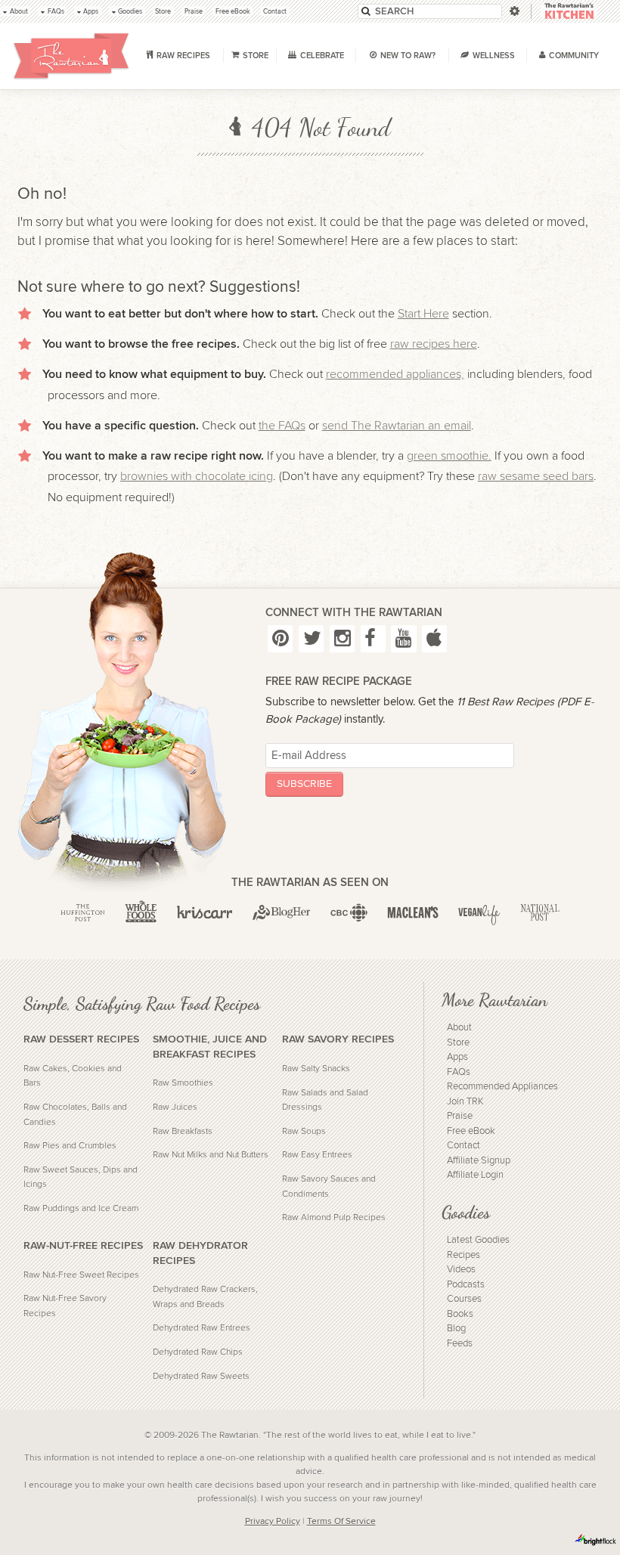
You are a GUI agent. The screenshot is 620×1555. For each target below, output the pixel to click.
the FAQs (282, 425)
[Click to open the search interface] (513, 11)
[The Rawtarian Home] (71, 56)
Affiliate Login (475, 1175)
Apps (457, 1057)
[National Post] (539, 912)
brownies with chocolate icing (196, 476)
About (459, 1027)
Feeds (460, 1343)
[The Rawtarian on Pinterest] (280, 638)
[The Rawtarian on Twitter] (311, 638)
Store (458, 1043)
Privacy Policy (272, 1521)
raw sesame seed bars (536, 476)
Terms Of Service (341, 1521)
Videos (461, 1269)
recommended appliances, (395, 374)
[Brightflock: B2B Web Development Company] (595, 1540)
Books (460, 1314)
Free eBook (471, 1131)
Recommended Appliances (502, 1086)
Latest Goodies (478, 1240)
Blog (456, 1328)
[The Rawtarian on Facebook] (373, 638)
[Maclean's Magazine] (412, 912)
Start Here (423, 314)
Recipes (463, 1255)
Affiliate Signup (478, 1160)
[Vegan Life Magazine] (479, 912)
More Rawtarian (494, 1000)
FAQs (458, 1072)
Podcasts (466, 1284)
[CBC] (349, 912)
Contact (463, 1145)
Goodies (466, 1212)
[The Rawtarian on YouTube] (403, 638)
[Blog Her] (282, 912)
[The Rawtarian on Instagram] (342, 638)
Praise (460, 1116)
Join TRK (465, 1101)
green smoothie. (449, 456)
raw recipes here (433, 344)
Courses (464, 1299)
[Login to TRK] (569, 11)
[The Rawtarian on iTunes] (434, 638)
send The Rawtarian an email (396, 425)
